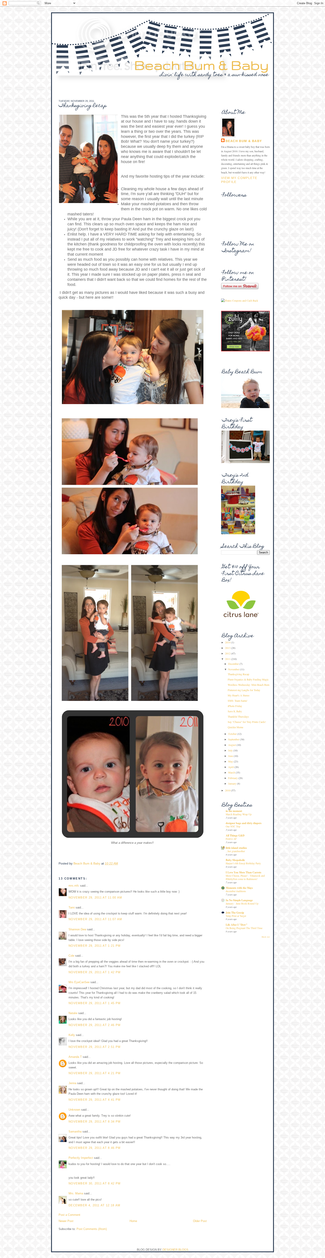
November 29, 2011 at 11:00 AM (95, 897)
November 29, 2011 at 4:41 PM (94, 1099)
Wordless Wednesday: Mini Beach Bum (248, 684)
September (234, 739)
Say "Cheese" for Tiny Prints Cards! (247, 722)
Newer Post (66, 1221)
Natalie (73, 1013)
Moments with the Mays (239, 888)
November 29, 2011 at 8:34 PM (94, 1121)
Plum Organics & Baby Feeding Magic (248, 679)
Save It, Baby (235, 711)
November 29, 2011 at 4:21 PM (94, 1073)
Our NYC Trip (233, 826)
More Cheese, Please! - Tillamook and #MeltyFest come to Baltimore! (245, 877)
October (232, 733)
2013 (228, 648)
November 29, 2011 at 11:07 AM (95, 919)
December (233, 663)
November (234, 669)
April (231, 767)
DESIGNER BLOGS (175, 1249)
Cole (71, 955)
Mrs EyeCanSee (79, 982)
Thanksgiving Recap (238, 674)
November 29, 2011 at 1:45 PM (94, 1003)
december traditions (236, 891)
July (230, 750)
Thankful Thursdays (238, 716)
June (231, 756)
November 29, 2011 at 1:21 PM (94, 945)
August (232, 745)
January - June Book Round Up (242, 903)
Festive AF (231, 838)
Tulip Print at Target (236, 916)
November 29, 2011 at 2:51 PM (94, 1047)
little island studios (236, 848)
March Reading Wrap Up (239, 814)
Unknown (74, 1109)
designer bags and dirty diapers (244, 823)
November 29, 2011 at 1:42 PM (94, 972)
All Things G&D (235, 835)
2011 (228, 659)
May (231, 761)
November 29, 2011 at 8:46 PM (94, 1148)
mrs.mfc (74, 885)
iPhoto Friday (235, 706)
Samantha (75, 1131)
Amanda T (75, 1056)
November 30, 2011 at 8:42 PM (94, 1183)
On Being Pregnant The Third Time (244, 928)
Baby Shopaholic (235, 860)
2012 (228, 653)
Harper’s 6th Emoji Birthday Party (243, 863)
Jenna (72, 1083)
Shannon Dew (77, 929)
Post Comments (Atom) (91, 1229)
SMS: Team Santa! (237, 700)
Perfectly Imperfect (81, 1157)
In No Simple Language (239, 900)
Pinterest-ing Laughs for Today (244, 690)
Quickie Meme (235, 727)
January (232, 783)
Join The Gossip (235, 912)
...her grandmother (235, 851)
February (233, 778)
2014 (228, 642)
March (232, 772)
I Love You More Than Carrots (243, 872)
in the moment (234, 811)
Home (133, 1221)
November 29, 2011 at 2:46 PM (94, 1025)
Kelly (72, 1035)
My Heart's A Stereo (238, 695)
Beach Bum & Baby (201, 64)
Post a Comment (69, 1214)
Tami (72, 907)
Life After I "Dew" (236, 925)
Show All (266, 937)
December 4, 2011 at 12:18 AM (94, 1205)
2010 (228, 790)
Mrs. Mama (76, 1193)
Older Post (200, 1221)
